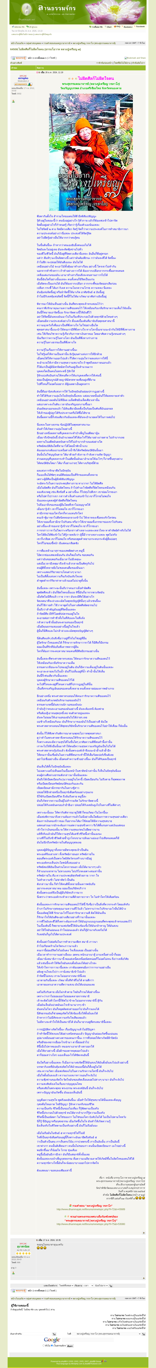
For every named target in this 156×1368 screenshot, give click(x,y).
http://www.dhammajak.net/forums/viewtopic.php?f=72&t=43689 (91, 1209)
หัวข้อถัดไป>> (138, 63)
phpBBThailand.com (93, 1364)
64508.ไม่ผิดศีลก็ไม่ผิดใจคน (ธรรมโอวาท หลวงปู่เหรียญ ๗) (45, 49)
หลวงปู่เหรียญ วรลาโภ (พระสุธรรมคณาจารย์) (94, 43)
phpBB (64, 1361)
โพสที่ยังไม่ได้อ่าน (122, 63)
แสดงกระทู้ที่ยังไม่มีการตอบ (22, 34)
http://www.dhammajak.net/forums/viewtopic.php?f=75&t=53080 (91, 1224)
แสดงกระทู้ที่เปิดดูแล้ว (43, 34)
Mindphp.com (76, 1364)
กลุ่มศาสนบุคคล (33, 43)
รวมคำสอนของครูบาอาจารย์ (56, 43)
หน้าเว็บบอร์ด (17, 43)
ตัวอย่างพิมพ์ (16, 63)
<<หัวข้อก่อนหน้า (104, 63)
